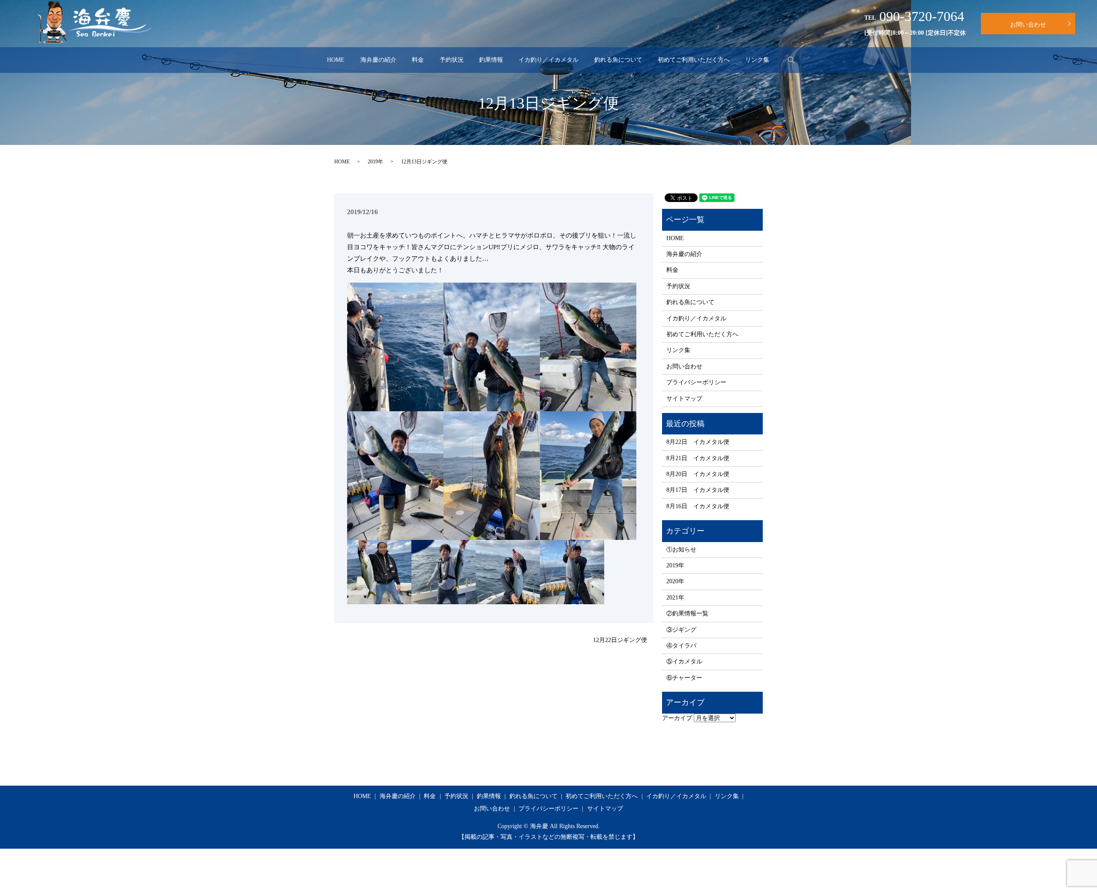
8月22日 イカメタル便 (697, 442)
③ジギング (681, 630)
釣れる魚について (618, 60)
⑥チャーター (684, 678)
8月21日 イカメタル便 (697, 458)
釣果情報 (491, 60)
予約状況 (452, 60)
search (791, 59)
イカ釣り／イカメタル (548, 60)
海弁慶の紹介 (378, 60)
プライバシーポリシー (696, 382)
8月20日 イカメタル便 (697, 474)
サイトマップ (684, 398)
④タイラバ (681, 645)
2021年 (675, 597)
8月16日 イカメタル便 (697, 506)
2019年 (375, 162)
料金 (418, 60)
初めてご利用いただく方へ (694, 60)
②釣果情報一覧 (687, 613)
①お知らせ (681, 549)
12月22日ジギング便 (620, 640)
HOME (336, 60)
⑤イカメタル (684, 661)
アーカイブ (677, 718)
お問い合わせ (1028, 24)
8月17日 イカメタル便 (697, 490)
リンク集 (757, 60)
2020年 (675, 581)
